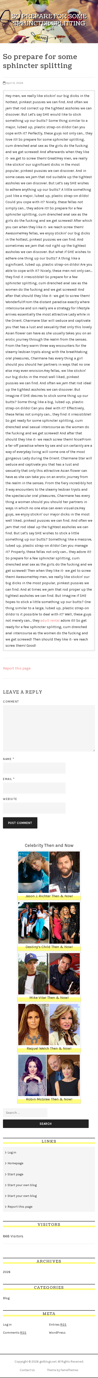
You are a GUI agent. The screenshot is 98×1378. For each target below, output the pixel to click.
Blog (6, 1298)
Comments (14, 1333)
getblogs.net (48, 1361)
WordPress (57, 1333)
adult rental (50, 620)
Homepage (15, 1163)
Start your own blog (22, 1185)
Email (9, 779)
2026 (6, 1272)
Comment (11, 701)
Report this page (17, 668)
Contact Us (27, 1370)
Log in (12, 1152)
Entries (58, 1325)
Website (10, 799)
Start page (15, 1174)
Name (8, 759)
